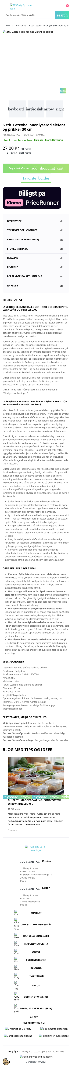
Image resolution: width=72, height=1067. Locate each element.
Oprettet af (36, 1061)
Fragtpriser (36, 975)
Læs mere (13, 830)
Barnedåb (21, 25)
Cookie (36, 951)
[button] (36, 238)
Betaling (36, 967)
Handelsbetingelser (36, 935)
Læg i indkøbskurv (36, 168)
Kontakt (36, 912)
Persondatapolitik (36, 943)
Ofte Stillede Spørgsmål (36, 924)
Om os (36, 985)
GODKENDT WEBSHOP (36, 996)
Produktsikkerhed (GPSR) (36, 1008)
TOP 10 (9, 25)
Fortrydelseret (36, 959)
